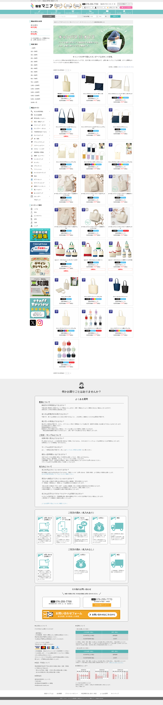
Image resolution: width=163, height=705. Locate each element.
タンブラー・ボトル (40, 128)
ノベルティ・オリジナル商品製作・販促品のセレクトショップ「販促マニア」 (79, 698)
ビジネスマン (38, 215)
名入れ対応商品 (38, 111)
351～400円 (34, 68)
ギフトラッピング (39, 183)
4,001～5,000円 (35, 95)
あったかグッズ (38, 193)
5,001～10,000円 (35, 99)
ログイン (88, 7)
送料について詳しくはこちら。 (116, 662)
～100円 (33, 48)
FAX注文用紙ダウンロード (125, 4)
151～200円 (34, 55)
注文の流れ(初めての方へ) (72, 13)
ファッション (38, 169)
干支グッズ (37, 200)
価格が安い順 (122, 67)
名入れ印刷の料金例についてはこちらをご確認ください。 (58, 474)
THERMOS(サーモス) (40, 132)
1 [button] (68, 70)
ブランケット (38, 166)
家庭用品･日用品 (39, 152)
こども (36, 209)
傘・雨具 (36, 138)
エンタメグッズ (38, 159)
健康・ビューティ (39, 155)
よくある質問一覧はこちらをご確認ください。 (55, 503)
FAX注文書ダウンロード (102, 605)
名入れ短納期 (38, 115)
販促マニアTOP (58, 22)
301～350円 (34, 65)
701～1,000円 (34, 82)
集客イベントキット (40, 186)
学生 (35, 212)
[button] (66, 70)
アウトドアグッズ (39, 142)
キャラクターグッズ (40, 172)
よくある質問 (90, 13)
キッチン (36, 162)
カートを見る (127, 7)
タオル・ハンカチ (39, 149)
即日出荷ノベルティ (40, 118)
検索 (115, 16)
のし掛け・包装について (124, 13)
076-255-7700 (62, 601)
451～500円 (34, 75)
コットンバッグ (89, 22)
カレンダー (37, 196)
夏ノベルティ (38, 189)
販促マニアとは (48, 693)
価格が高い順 (129, 67)
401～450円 (34, 72)
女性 (35, 219)
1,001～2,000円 (35, 85)
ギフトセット (38, 179)
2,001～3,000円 (35, 89)
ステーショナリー (39, 145)
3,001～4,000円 (35, 92)
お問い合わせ (107, 13)
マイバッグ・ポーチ (40, 125)
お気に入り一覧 (113, 7)
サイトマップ (115, 693)
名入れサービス (39, 13)
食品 (35, 176)
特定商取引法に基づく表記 (89, 693)
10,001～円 (34, 102)
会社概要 (59, 693)
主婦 (35, 222)
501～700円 (34, 78)
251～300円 (34, 61)
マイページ (100, 7)
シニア (36, 226)
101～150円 (34, 51)
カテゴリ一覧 (67, 22)
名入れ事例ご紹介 (56, 13)
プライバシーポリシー (71, 693)
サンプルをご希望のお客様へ (74, 450)
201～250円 (34, 58)
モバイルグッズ (38, 135)
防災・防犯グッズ (39, 121)
